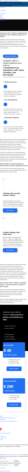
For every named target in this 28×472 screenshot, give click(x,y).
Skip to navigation (4, 1)
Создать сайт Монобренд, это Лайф (13, 454)
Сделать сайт (3, 20)
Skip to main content (14, 1)
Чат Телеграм (10, 210)
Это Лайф (2, 419)
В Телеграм (3, 13)
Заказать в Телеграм (10, 56)
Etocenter (2, 7)
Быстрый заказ (14, 404)
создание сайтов (18, 43)
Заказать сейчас (14, 368)
